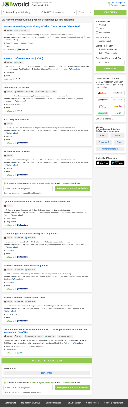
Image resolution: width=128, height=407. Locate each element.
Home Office (46, 373)
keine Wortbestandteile (109, 53)
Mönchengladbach (110, 149)
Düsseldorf (104, 142)
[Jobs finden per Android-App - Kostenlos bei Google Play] (117, 163)
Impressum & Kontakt (30, 403)
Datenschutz (10, 403)
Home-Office (104, 33)
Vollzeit (102, 25)
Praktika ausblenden (108, 49)
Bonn (119, 142)
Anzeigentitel (105, 41)
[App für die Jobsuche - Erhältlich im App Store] (103, 163)
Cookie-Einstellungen (113, 403)
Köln (102, 135)
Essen (117, 135)
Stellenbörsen (92, 403)
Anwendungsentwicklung (19, 20)
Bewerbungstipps (118, 5)
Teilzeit (102, 29)
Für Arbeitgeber (118, 3)
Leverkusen (48, 20)
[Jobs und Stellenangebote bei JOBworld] (15, 4)
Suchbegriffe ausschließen (109, 58)
